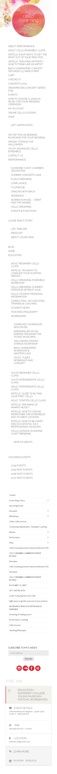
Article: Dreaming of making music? (24, 406)
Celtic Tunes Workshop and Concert (23, 360)
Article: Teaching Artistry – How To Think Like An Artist (26, 63)
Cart (11, 75)
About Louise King (22, 237)
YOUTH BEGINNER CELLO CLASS (25, 374)
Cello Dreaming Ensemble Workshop (28, 281)
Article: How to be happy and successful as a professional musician (27, 424)
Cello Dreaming (21, 206)
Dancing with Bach (23, 191)
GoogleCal (31, 760)
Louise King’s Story (20, 220)
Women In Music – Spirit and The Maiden (26, 201)
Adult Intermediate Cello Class (27, 388)
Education (15, 255)
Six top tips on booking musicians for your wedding (26, 136)
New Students (23, 442)
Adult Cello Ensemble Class (26, 50)
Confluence (19, 183)
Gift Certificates (22, 125)
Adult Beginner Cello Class (25, 265)
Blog (11, 247)
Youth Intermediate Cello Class (27, 381)
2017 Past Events (22, 478)
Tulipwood (18, 187)
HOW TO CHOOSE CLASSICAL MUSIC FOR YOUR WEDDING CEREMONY (24, 102)
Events (13, 94)
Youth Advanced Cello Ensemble (23, 150)
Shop (11, 117)
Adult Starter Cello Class (28, 400)
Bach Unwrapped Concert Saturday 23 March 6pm (25, 70)
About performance (21, 46)
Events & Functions (23, 211)
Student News (20, 307)
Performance (17, 159)
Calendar (18, 760)
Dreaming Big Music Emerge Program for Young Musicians (27, 334)
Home (11, 251)
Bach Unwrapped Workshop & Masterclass (25, 351)
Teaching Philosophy (24, 312)
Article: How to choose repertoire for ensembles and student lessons (28, 414)
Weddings (17, 195)
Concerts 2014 (17, 83)
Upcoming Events (19, 457)
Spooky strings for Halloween (20, 143)
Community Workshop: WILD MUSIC (28, 325)
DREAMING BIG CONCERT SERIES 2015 (27, 89)
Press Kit (17, 233)
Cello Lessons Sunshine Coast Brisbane (26, 432)
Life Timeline (19, 229)
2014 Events (18, 465)
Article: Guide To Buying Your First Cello (26, 395)
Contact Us (15, 155)
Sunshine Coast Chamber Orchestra (27, 169)
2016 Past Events (22, 474)
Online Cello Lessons (22, 112)
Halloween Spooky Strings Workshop (26, 342)
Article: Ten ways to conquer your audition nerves (26, 273)
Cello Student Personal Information (27, 295)
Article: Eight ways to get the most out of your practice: (27, 56)
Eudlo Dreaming (21, 179)
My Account (16, 108)
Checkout (14, 79)
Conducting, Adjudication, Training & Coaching (28, 302)
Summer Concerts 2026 (26, 175)
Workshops (18, 316)
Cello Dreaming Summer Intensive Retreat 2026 (27, 288)
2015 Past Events (22, 469)
